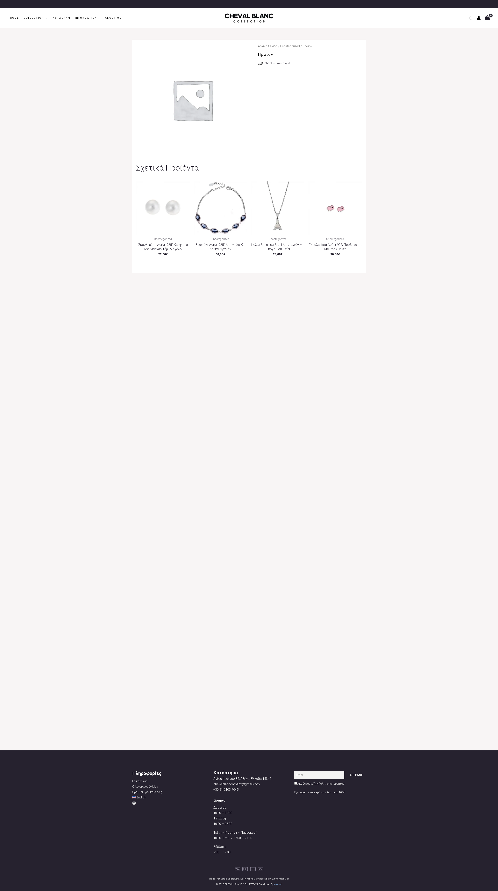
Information (86, 18)
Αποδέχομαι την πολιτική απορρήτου (321, 783)
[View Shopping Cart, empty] (487, 18)
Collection (34, 18)
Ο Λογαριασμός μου (145, 786)
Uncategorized (290, 46)
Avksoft (278, 884)
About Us (113, 18)
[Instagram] (134, 803)
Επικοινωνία (139, 781)
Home (14, 18)
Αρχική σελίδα (267, 46)
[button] (45, 18)
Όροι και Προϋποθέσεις (147, 792)
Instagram (61, 18)
